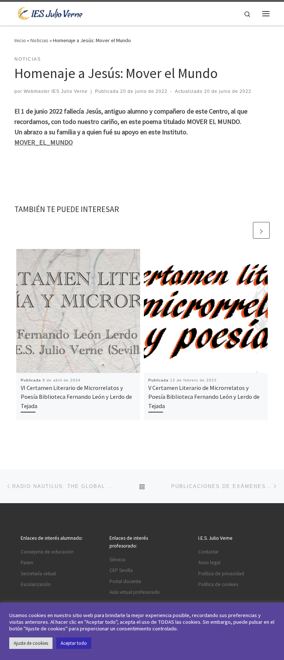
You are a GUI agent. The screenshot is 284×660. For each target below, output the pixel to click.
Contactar (208, 552)
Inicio (20, 40)
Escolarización (36, 584)
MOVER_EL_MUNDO (43, 142)
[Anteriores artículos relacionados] (243, 230)
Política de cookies (218, 584)
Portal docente (125, 581)
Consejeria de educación (47, 552)
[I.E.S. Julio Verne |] (50, 12)
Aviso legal (209, 562)
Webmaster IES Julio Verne (56, 91)
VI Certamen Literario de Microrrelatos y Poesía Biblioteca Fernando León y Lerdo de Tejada (76, 397)
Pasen (27, 562)
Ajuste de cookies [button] (31, 643)
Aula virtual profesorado (134, 592)
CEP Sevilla (121, 570)
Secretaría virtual (38, 573)
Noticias (39, 40)
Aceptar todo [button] (74, 643)
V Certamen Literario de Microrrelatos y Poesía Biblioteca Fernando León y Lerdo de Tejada (204, 397)
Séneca (117, 559)
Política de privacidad (221, 573)
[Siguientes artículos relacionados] (261, 230)
